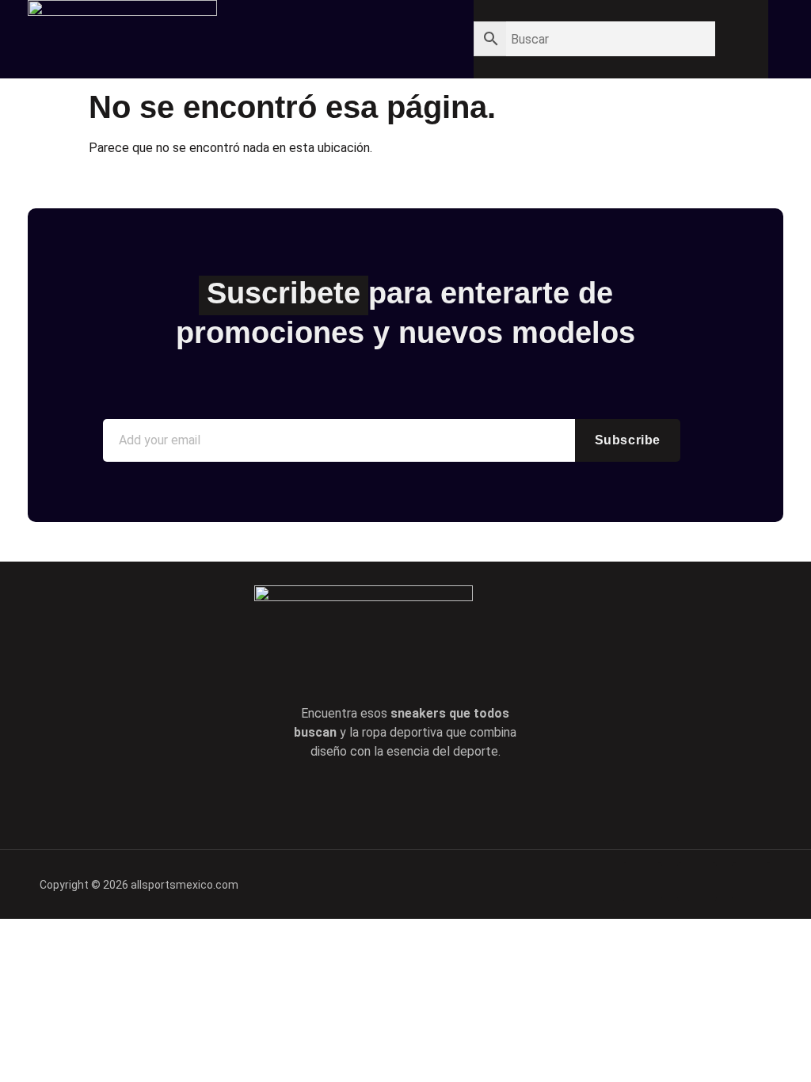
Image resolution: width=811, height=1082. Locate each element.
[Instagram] (473, 800)
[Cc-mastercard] (751, 881)
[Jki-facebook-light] (337, 800)
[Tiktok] (427, 800)
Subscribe (628, 440)
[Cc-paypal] (697, 881)
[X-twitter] (382, 800)
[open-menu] (404, 33)
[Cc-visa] (642, 881)
